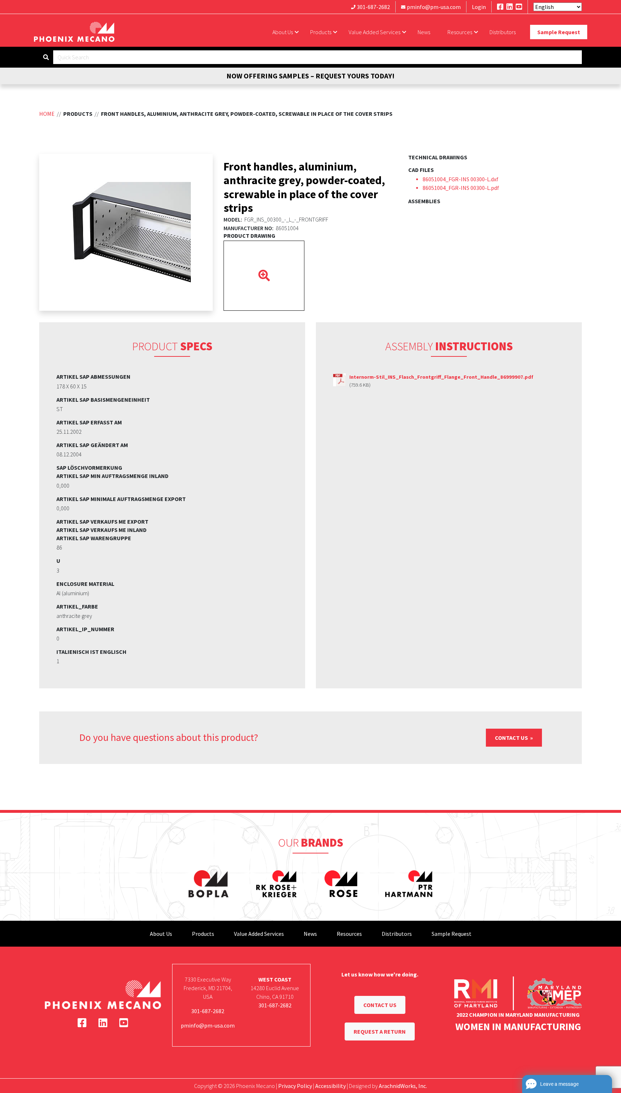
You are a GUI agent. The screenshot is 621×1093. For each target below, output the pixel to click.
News (424, 32)
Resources (459, 32)
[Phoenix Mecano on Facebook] (500, 6)
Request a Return (380, 1031)
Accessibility (330, 1085)
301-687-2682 (373, 6)
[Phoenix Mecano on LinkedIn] (509, 6)
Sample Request (558, 32)
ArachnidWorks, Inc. (403, 1085)
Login (479, 6)
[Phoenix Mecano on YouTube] (519, 6)
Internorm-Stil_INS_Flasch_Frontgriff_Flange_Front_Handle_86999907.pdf (441, 377)
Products (320, 32)
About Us (282, 32)
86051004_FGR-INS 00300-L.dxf (460, 179)
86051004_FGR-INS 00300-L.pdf (461, 187)
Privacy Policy (295, 1085)
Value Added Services (374, 32)
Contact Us (512, 737)
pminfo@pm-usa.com (434, 6)
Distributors (502, 32)
